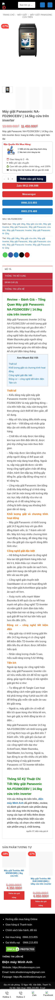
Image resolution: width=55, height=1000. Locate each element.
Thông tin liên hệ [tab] (15, 289)
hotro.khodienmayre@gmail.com (27, 972)
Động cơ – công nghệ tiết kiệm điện (26, 379)
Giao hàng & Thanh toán (19, 924)
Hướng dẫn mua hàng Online (21, 919)
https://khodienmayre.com (26, 967)
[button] (42, 4)
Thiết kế (13, 364)
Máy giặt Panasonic (19, 227)
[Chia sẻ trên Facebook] (10, 255)
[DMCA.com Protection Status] (20, 949)
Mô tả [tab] (8, 269)
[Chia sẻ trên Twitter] (16, 255)
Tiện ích (12, 382)
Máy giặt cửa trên (34, 224)
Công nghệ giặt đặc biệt (20, 375)
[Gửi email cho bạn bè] (21, 255)
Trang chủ (8, 15)
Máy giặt (22, 15)
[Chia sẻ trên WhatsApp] (5, 255)
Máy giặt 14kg (19, 224)
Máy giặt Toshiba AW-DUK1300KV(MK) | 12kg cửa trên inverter (41, 881)
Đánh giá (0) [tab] (11, 282)
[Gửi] (32, 5)
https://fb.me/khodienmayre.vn (29, 977)
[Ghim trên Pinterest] (27, 255)
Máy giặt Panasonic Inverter (19, 230)
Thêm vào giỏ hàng (31, 179)
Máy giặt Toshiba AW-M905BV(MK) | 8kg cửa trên (14, 873)
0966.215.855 (30, 937)
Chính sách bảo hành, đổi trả (21, 930)
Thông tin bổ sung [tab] (15, 276)
